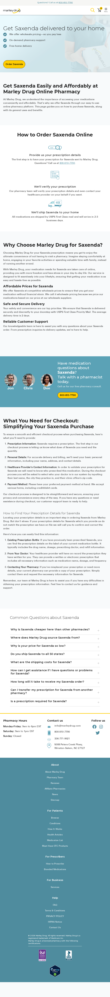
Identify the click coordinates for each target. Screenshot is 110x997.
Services (55, 887)
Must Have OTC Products (55, 846)
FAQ (55, 905)
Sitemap (55, 800)
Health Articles (55, 835)
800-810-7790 (66, 2)
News (55, 794)
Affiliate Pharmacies (55, 789)
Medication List (55, 840)
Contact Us (55, 928)
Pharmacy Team (55, 778)
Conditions (55, 824)
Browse (55, 818)
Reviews (55, 783)
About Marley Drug (55, 772)
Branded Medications (55, 869)
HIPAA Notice (55, 922)
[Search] (92, 10)
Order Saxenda (14, 64)
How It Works (55, 829)
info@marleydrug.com (67, 726)
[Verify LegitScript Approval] (55, 971)
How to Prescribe (55, 864)
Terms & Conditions (55, 911)
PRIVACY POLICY (55, 916)
